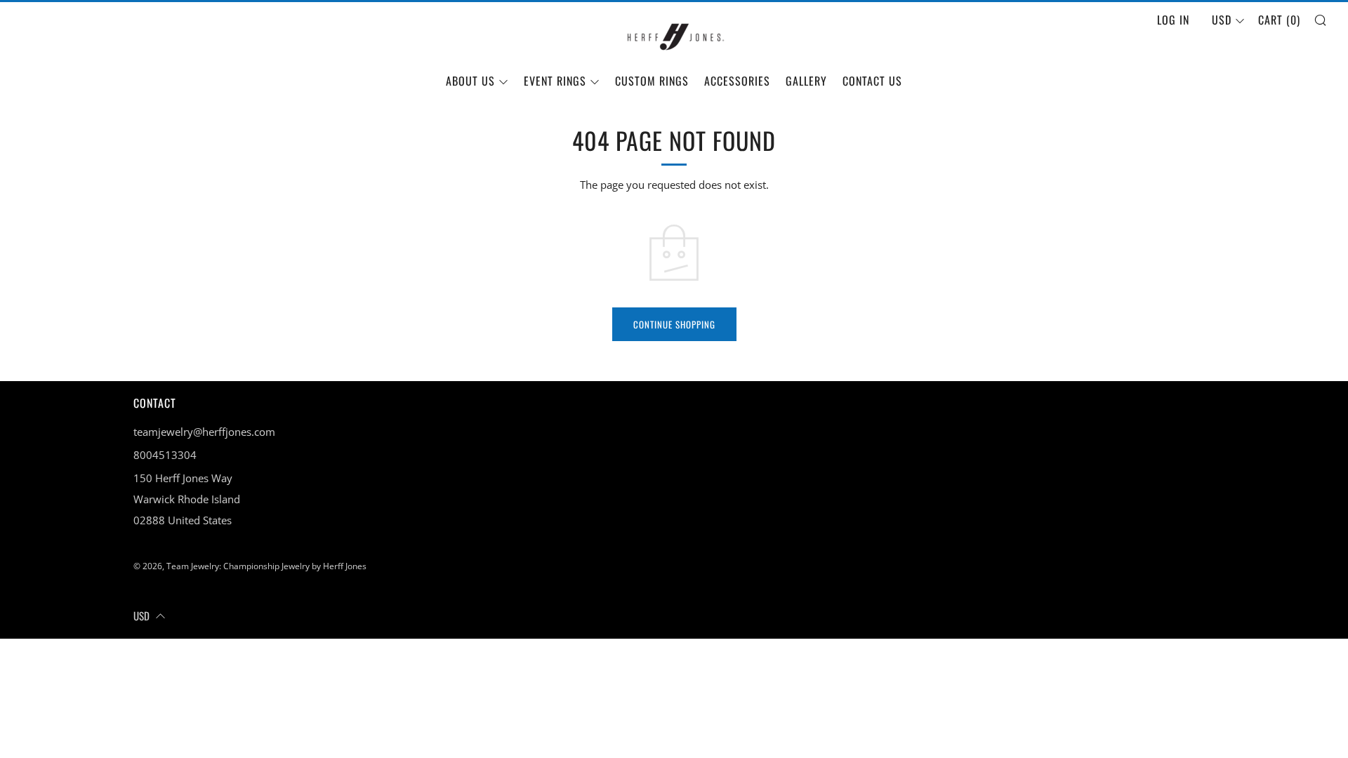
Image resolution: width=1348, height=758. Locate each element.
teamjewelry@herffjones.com (204, 432)
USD (1221, 19)
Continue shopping (674, 324)
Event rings (555, 80)
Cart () (1279, 19)
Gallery (806, 80)
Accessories (737, 80)
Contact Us (872, 80)
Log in (1173, 19)
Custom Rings (652, 80)
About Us (470, 80)
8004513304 (165, 455)
